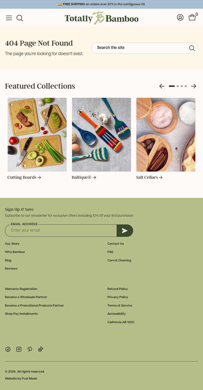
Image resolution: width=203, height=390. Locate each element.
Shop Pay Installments (21, 314)
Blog (8, 260)
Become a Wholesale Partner (26, 297)
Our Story (12, 244)
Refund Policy (117, 289)
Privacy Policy (117, 297)
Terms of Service (119, 305)
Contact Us (115, 244)
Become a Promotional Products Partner (34, 305)
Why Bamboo (15, 252)
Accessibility (116, 314)
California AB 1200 (120, 322)
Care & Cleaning (119, 260)
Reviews (11, 268)
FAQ (110, 252)
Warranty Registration (21, 289)
